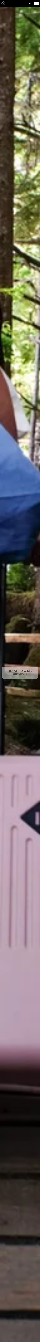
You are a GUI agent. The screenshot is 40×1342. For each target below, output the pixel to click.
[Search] (30, 3)
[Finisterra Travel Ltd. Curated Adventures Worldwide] (3, 3)
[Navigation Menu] (36, 3)
